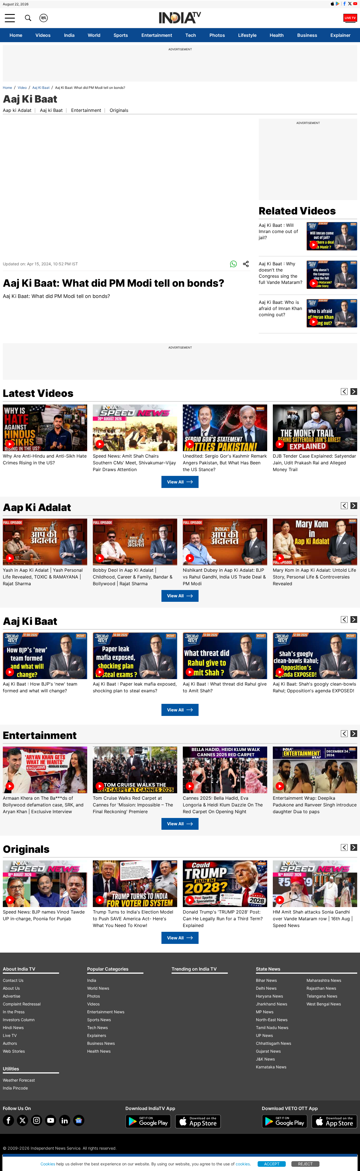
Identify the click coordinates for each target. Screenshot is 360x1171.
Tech (190, 35)
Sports (121, 35)
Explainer (340, 35)
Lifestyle (247, 35)
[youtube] (50, 1120)
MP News (264, 1011)
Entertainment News (105, 1011)
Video (22, 87)
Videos (43, 35)
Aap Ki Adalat (37, 507)
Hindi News (13, 1027)
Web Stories (14, 1051)
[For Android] (284, 1121)
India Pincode (15, 1088)
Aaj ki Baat (51, 110)
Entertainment (156, 35)
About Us (11, 988)
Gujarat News (268, 1051)
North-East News (271, 1019)
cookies (243, 1163)
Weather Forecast (19, 1080)
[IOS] (332, 4)
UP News (264, 1035)
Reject (305, 1163)
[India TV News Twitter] (350, 4)
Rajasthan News (321, 988)
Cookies (47, 1163)
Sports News (99, 1019)
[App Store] (198, 1121)
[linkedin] (64, 1120)
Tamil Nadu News (272, 1027)
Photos (217, 35)
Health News (99, 1051)
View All (175, 482)
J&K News (265, 1059)
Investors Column (19, 1019)
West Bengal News (324, 1004)
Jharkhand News (271, 1004)
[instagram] (36, 1120)
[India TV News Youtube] (355, 4)
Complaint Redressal (21, 1004)
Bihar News (266, 980)
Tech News (97, 1027)
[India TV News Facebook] (344, 4)
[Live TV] (350, 18)
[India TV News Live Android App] (148, 1121)
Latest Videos (38, 393)
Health (277, 35)
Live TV (10, 1035)
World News (98, 988)
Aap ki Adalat (17, 110)
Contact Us (13, 980)
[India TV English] (180, 18)
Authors (10, 1043)
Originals (119, 110)
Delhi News (266, 988)
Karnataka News (271, 1066)
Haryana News (269, 996)
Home (16, 35)
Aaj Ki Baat (41, 87)
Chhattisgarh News (273, 1043)
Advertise (11, 996)
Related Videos (297, 211)
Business (307, 35)
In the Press (13, 1011)
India (69, 35)
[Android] (338, 4)
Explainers (96, 1035)
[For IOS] (334, 1121)
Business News (101, 1043)
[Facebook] (8, 1120)
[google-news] (78, 1120)
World (94, 35)
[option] (45, 435)
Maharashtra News (324, 980)
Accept (272, 1163)
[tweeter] (22, 1120)
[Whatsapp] (233, 264)
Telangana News (322, 996)
